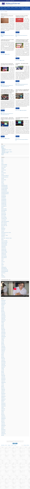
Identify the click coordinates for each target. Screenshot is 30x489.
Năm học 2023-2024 (4, 224)
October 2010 (3, 432)
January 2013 (3, 422)
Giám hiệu (2, 178)
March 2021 (2, 357)
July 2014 (2, 411)
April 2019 (2, 386)
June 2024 (2, 307)
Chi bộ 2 (2, 161)
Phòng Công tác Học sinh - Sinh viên (8, 35)
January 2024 (3, 314)
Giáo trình (2, 181)
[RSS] (29, 0)
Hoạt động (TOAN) (3, 204)
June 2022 (2, 340)
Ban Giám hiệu (3, 145)
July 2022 (2, 339)
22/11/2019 (17, 60)
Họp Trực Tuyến (12, 0)
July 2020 (2, 368)
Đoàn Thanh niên (18, 35)
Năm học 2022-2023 (4, 222)
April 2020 (2, 372)
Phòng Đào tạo (4, 148)
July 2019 (2, 383)
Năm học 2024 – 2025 (4, 225)
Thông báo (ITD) (3, 247)
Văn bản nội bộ (3, 272)
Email (4, 0)
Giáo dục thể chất (3, 179)
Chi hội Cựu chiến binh (4, 164)
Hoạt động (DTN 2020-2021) (5, 193)
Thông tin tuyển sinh (4, 257)
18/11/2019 (3, 84)
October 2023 (3, 318)
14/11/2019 (3, 112)
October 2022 (3, 335)
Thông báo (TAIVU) (3, 250)
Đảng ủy (2, 171)
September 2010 (3, 433)
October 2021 (3, 350)
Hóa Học (2, 182)
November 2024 (3, 300)
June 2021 (2, 353)
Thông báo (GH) (3, 246)
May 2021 (2, 354)
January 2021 (3, 360)
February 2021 (3, 358)
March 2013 (2, 421)
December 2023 (3, 315)
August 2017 (3, 397)
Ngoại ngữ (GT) (3, 228)
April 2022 (2, 343)
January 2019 (3, 390)
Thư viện (2, 154)
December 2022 (3, 332)
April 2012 (2, 428)
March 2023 (2, 328)
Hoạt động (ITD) (3, 197)
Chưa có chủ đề (7, 54)
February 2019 (3, 389)
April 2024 (2, 310)
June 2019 (2, 385)
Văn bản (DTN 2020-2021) (4, 271)
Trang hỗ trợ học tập (7, 0)
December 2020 (3, 361)
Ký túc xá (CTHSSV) (3, 217)
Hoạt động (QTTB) (3, 200)
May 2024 (2, 308)
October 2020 (3, 364)
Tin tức (8, 86)
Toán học (2, 264)
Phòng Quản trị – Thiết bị (5, 152)
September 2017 (3, 396)
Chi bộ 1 (2, 160)
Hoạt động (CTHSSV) (4, 189)
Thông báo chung (3, 253)
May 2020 (2, 371)
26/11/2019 (3, 54)
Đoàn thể (21, 35)
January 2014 (3, 415)
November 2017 (3, 393)
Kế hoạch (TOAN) (3, 214)
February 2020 (3, 375)
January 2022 (3, 346)
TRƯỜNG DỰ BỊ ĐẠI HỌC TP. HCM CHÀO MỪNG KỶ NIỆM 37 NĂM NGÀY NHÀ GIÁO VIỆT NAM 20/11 (22, 40)
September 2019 (3, 382)
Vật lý (2, 274)
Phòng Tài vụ (3, 150)
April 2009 (2, 435)
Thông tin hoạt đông (4, 86)
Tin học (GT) (3, 261)
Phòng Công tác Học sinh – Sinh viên (6, 149)
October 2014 (3, 408)
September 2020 (3, 365)
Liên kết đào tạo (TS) (4, 218)
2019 (3, 11)
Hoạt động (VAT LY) (3, 206)
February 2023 (3, 329)
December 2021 (3, 347)
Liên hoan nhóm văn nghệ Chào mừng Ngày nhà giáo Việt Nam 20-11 (7, 64)
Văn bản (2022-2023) (4, 268)
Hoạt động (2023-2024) (4, 186)
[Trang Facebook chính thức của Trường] (28, 0)
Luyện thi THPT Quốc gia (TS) (5, 221)
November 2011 (3, 429)
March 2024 (2, 311)
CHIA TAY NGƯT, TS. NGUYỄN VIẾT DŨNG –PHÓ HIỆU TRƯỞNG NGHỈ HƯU (22, 90)
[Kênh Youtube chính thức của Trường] (26, 0)
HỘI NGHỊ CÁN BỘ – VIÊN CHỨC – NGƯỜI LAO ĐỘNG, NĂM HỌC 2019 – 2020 (7, 119)
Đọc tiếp (2, 32)
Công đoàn (17, 139)
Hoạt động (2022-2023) (4, 185)
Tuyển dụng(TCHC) (3, 267)
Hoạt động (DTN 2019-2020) (5, 192)
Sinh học (2, 239)
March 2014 (2, 414)
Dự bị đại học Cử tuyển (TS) (4, 175)
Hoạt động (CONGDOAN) (23, 110)
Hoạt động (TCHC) (3, 203)
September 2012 (3, 425)
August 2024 (3, 304)
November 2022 (3, 333)
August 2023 (3, 321)
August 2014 (3, 410)
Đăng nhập (1, 0)
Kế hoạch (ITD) (3, 211)
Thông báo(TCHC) (3, 254)
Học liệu (2, 207)
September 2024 (3, 303)
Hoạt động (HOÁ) (3, 196)
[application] (15, 289)
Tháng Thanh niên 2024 (4, 242)
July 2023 (2, 322)
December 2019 (3, 378)
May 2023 (2, 325)
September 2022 (3, 336)
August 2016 (3, 400)
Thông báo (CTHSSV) (4, 243)
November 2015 (3, 404)
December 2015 (3, 403)
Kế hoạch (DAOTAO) (4, 210)
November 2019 (3, 379)
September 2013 (3, 418)
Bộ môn (2, 146)
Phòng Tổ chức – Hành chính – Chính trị (7, 151)
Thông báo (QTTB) (3, 249)
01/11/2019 (17, 110)
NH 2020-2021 (3, 229)
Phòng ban (3, 35)
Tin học (2, 260)
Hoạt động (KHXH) (3, 199)
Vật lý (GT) (2, 275)
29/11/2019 (3, 34)
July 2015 (2, 407)
